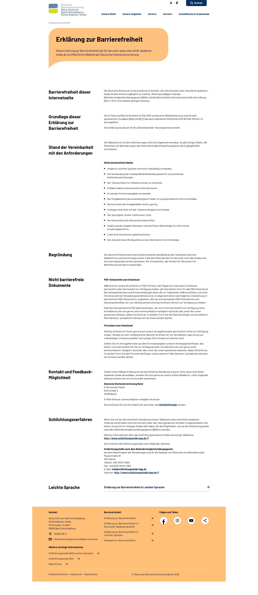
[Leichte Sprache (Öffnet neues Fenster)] (171, 3)
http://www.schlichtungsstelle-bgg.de (125, 438)
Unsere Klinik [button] (109, 14)
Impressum (76, 574)
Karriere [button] (167, 14)
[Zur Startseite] (67, 10)
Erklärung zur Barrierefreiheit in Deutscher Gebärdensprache (121, 525)
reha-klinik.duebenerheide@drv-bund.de (76, 539)
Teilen (205, 520)
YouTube (192, 519)
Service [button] (152, 14)
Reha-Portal (55, 563)
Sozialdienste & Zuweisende (194, 14)
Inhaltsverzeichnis (58, 574)
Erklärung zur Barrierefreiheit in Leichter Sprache (121, 533)
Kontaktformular (168, 404)
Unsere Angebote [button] (132, 14)
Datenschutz (91, 574)
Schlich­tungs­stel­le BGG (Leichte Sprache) (71, 553)
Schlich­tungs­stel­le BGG (61, 558)
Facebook (164, 519)
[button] (196, 3)
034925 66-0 (60, 533)
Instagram (178, 519)
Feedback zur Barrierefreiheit (120, 540)
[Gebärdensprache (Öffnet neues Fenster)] (177, 3)
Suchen (198, 2)
